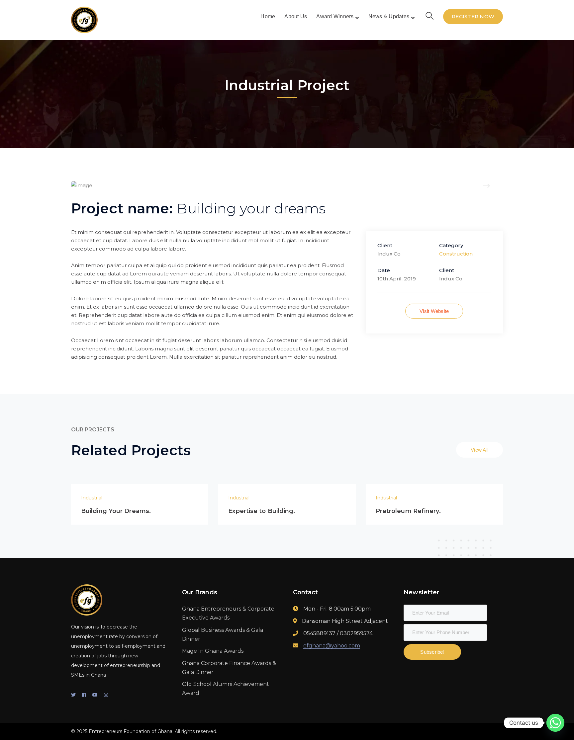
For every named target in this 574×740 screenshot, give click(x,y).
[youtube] (95, 695)
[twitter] (73, 695)
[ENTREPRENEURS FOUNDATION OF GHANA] (84, 19)
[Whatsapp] (555, 723)
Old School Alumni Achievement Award (225, 688)
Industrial (91, 498)
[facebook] (84, 695)
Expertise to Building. (261, 511)
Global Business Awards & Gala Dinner (222, 634)
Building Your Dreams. (116, 511)
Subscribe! (432, 652)
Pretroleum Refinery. (408, 511)
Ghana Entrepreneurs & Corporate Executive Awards (228, 613)
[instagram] (106, 695)
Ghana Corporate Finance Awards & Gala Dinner (229, 667)
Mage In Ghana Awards (212, 651)
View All (479, 450)
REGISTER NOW (473, 16)
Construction (456, 254)
